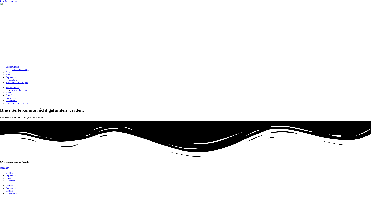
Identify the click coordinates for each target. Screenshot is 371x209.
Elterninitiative (12, 67)
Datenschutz (11, 80)
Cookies (9, 173)
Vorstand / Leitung (20, 69)
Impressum (11, 77)
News (8, 72)
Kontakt (9, 74)
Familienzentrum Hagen (17, 82)
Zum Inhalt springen (9, 1)
